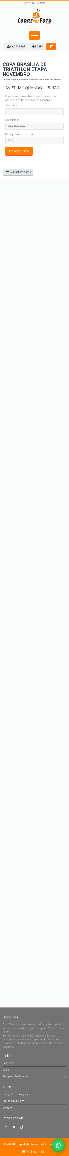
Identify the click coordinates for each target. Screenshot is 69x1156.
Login (6, 1069)
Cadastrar (8, 1063)
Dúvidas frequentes (13, 1101)
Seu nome (11, 105)
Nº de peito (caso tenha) (19, 134)
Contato (7, 1107)
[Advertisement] (34, 213)
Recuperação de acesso (16, 1076)
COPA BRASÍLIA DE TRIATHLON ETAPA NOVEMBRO (25, 69)
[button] (16, 46)
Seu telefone (12, 119)
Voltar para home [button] (21, 171)
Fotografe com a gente (15, 1094)
